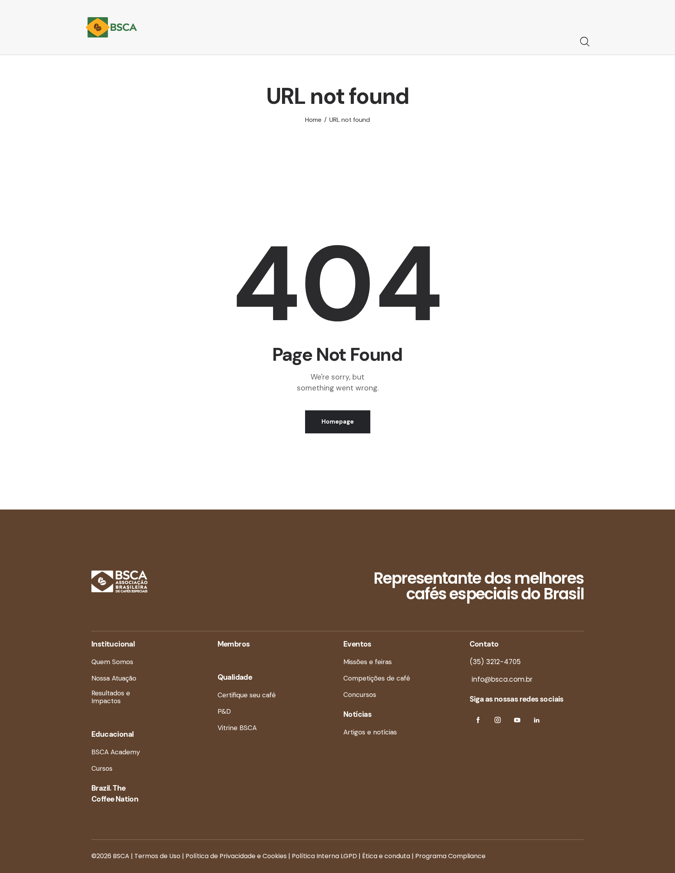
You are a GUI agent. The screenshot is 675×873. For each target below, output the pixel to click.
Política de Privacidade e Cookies (236, 856)
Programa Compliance (450, 856)
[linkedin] (537, 720)
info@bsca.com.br (501, 679)
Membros (234, 644)
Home (313, 119)
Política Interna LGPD (324, 856)
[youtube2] (517, 720)
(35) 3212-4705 (495, 661)
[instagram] (498, 720)
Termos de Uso (157, 856)
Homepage (337, 422)
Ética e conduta (386, 856)
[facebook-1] (478, 720)
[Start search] (584, 42)
